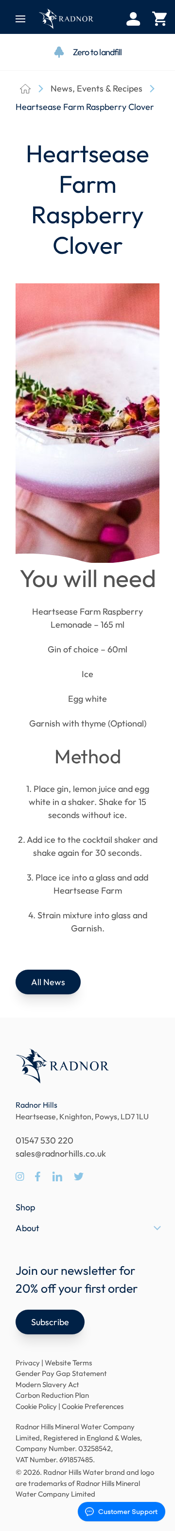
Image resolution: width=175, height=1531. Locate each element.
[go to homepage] (62, 1066)
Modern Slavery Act (47, 1384)
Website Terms (68, 1362)
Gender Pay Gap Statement (61, 1373)
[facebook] (37, 1176)
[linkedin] (57, 1176)
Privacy (28, 1362)
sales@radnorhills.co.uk (61, 1153)
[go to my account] (133, 19)
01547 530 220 (44, 1140)
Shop (25, 1207)
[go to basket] (159, 19)
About (27, 1228)
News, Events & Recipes (96, 88)
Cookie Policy (36, 1406)
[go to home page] (66, 19)
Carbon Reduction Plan (52, 1395)
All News (48, 982)
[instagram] (20, 1176)
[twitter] (79, 1176)
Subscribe (50, 1322)
